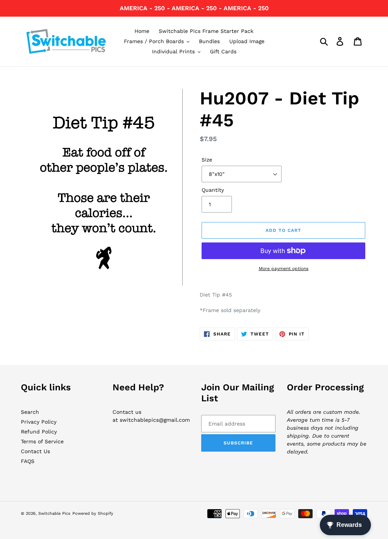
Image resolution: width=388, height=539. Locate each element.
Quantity (213, 190)
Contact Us (35, 451)
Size (207, 160)
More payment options (283, 268)
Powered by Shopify (92, 513)
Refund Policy (39, 432)
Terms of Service (42, 441)
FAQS (27, 461)
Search (30, 412)
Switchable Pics (54, 513)
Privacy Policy (38, 422)
